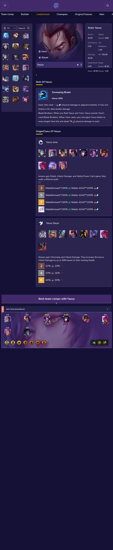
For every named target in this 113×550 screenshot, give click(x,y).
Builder (25, 14)
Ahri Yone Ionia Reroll (15, 309)
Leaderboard (42, 14)
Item (101, 14)
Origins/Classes (83, 14)
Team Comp (7, 14)
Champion (62, 14)
